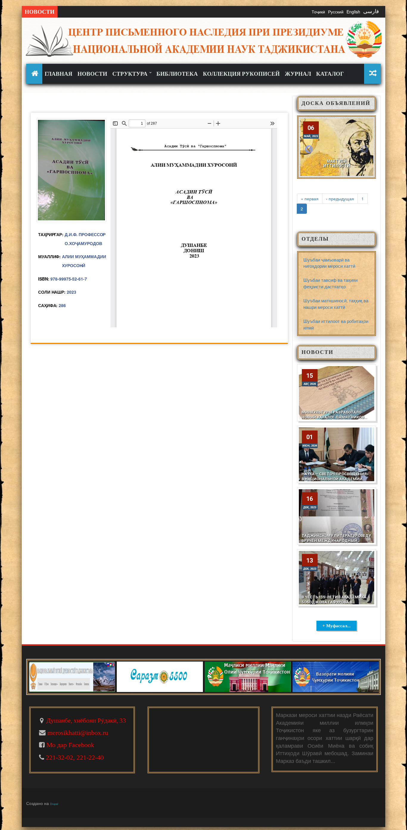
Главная (58, 74)
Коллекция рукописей (241, 74)
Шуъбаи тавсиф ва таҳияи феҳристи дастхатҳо (330, 283)
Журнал (298, 74)
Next (364, 149)
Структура (130, 74)
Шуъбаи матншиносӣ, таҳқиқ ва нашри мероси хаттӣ (335, 303)
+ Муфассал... (336, 625)
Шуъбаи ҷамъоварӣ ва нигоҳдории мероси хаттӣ (329, 262)
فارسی (371, 11)
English (353, 12)
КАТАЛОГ (330, 74)
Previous (309, 149)
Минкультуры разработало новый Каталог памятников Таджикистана (333, 417)
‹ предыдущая (340, 199)
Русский (336, 12)
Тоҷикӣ (318, 12)
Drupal (54, 804)
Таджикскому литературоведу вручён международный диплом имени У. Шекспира (336, 540)
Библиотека (177, 74)
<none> (35, 73)
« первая (310, 199)
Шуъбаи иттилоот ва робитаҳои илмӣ (335, 324)
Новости (92, 74)
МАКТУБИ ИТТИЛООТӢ (336, 163)
